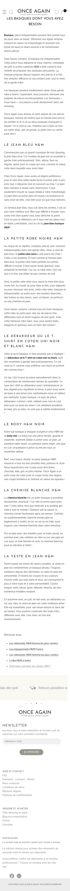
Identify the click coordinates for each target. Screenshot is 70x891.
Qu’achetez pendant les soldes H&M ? (30, 666)
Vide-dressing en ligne (15, 812)
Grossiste (7, 824)
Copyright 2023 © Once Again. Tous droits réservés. (35, 885)
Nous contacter (11, 783)
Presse (6, 820)
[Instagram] (19, 874)
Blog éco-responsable (14, 816)
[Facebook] (12, 874)
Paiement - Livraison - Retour (18, 779)
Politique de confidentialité (17, 795)
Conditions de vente (13, 787)
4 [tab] (41, 703)
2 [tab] (31, 703)
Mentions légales (11, 791)
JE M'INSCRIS (31, 752)
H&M (54, 269)
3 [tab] (36, 703)
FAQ (4, 775)
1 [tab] (26, 703)
